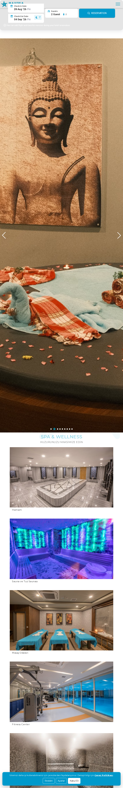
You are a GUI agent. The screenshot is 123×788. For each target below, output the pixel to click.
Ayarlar (61, 780)
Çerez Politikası (103, 775)
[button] (119, 235)
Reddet (49, 780)
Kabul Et (74, 780)
